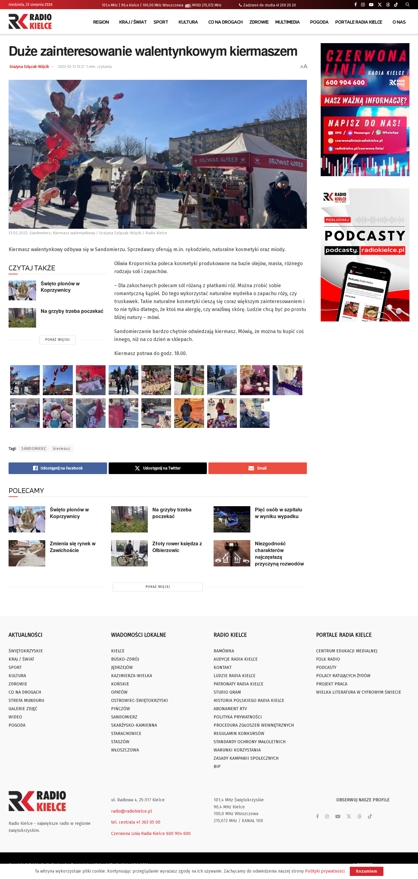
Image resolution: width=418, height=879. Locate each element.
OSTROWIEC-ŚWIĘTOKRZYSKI (139, 700)
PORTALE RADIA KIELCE (358, 22)
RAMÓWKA (224, 651)
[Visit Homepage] (31, 22)
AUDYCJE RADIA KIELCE (236, 659)
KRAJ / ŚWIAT (133, 22)
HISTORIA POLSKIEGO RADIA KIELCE (249, 700)
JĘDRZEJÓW (122, 667)
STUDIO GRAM (227, 692)
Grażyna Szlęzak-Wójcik (29, 67)
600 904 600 (178, 833)
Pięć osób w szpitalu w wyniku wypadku (278, 513)
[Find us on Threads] (388, 4)
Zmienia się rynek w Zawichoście (72, 547)
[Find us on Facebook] (355, 4)
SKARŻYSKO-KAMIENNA (134, 725)
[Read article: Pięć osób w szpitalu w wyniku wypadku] (232, 519)
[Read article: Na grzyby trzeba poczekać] (22, 318)
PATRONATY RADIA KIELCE (238, 684)
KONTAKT (223, 667)
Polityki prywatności (325, 871)
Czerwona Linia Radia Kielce (138, 833)
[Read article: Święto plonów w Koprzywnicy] (22, 290)
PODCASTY (326, 667)
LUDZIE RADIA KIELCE (235, 675)
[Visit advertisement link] (365, 109)
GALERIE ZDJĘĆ (23, 708)
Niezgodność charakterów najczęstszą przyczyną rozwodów (279, 553)
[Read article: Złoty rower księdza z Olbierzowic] (129, 553)
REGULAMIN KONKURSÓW (239, 733)
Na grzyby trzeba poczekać (72, 310)
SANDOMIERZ (33, 449)
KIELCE (118, 651)
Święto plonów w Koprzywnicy (60, 286)
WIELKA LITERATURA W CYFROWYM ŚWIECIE (358, 692)
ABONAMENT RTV (230, 708)
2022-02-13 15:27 (71, 67)
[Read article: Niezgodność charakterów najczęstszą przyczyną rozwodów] (232, 553)
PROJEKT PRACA (331, 684)
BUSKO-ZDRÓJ (125, 659)
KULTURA (188, 22)
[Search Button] (407, 4)
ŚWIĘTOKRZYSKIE (26, 651)
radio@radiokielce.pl (131, 811)
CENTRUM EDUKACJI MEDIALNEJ (346, 651)
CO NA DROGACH (225, 22)
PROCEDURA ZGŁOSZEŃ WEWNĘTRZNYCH (254, 725)
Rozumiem (366, 871)
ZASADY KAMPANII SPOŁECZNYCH (246, 758)
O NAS (399, 22)
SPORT (161, 22)
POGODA (319, 22)
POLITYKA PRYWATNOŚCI (238, 717)
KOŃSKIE (120, 684)
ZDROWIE (259, 22)
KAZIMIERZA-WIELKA (131, 675)
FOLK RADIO (328, 659)
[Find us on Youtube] (371, 4)
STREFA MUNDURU (26, 700)
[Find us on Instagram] (363, 4)
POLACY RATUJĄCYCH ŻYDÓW (343, 675)
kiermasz (61, 449)
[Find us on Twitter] (380, 4)
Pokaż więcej (57, 340)
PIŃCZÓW (120, 708)
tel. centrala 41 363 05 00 (135, 822)
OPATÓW (119, 692)
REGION (101, 22)
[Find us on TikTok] (396, 4)
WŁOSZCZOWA (125, 750)
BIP (217, 766)
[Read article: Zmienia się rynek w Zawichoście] (27, 553)
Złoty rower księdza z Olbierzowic (177, 547)
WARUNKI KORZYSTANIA (237, 750)
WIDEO (15, 717)
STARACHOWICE (126, 733)
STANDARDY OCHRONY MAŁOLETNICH (250, 741)
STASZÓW (120, 741)
